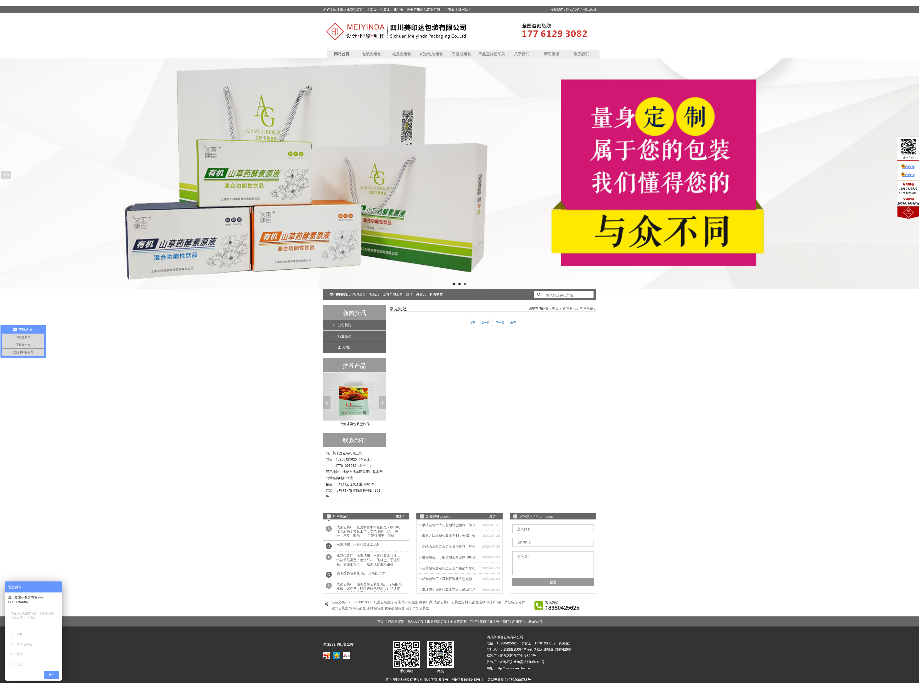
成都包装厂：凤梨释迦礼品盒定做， (449, 579)
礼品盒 (374, 294)
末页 (513, 322)
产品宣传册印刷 (491, 54)
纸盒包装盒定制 (385, 602)
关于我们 (521, 54)
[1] (459, 173)
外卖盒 (421, 294)
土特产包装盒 (393, 294)
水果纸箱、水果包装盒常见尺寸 (359, 531)
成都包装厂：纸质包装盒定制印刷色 (449, 557)
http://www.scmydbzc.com (514, 668)
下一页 (500, 322)
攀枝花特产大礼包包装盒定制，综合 (449, 525)
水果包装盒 (357, 294)
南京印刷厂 (495, 602)
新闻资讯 (551, 54)
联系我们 (573, 9)
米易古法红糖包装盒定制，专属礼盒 (449, 536)
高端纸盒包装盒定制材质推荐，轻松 (449, 546)
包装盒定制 (371, 54)
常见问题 (344, 347)
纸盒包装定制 (431, 54)
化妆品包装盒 (395, 608)
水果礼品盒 (357, 608)
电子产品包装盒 (417, 608)
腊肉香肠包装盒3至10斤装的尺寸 (360, 560)
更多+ (400, 516)
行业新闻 (344, 336)
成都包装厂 (441, 602)
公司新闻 (344, 325)
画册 (409, 294)
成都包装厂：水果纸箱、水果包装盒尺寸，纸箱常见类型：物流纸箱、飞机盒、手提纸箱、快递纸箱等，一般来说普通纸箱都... (368, 547)
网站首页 (341, 54)
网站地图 (589, 9)
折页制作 (436, 294)
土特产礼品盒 (408, 602)
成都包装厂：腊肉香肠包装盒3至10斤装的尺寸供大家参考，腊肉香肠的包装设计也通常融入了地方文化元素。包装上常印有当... (369, 575)
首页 (472, 322)
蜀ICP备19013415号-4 (467, 680)
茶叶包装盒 (375, 608)
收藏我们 (556, 9)
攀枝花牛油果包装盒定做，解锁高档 (449, 590)
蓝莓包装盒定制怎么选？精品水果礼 (449, 568)
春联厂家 (425, 602)
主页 (555, 308)
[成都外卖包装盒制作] (354, 398)
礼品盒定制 (401, 54)
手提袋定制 (461, 54)
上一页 (485, 322)
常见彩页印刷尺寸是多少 (354, 588)
